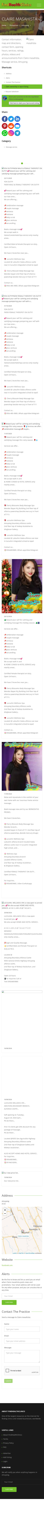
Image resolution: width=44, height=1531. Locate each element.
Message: (8, 1347)
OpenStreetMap (29, 1253)
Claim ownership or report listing (17, 86)
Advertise (7, 1453)
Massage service (11, 147)
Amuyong (25, 25)
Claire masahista (23, 1236)
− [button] (5, 1213)
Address (8, 73)
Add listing (7, 1457)
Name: (6, 1324)
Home (4, 25)
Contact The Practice (13, 82)
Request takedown (12, 91)
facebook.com (7, 1265)
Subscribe (9, 1302)
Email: (6, 1336)
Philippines (14, 25)
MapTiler (21, 1253)
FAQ (4, 1447)
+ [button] (5, 1210)
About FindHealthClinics (12, 1435)
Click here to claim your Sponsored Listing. (24, 103)
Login (5, 1461)
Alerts (8, 78)
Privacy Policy (8, 1443)
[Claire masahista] (22, 1231)
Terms (5, 1439)
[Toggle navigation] (39, 5)
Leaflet (15, 1253)
